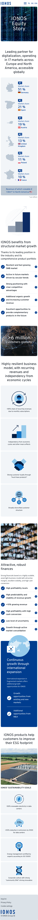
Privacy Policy (6, 902)
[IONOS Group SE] (6, 3)
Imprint (3, 899)
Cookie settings (6, 906)
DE (32, 3)
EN (36, 3)
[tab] (19, 267)
